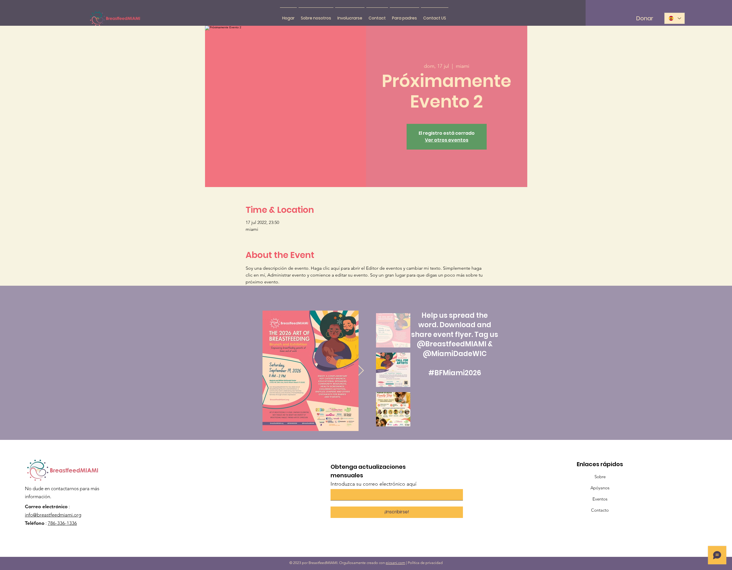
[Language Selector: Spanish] (674, 18)
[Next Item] (361, 370)
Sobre (600, 476)
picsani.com (395, 563)
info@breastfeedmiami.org (53, 515)
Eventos (599, 499)
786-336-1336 (62, 523)
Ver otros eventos (446, 140)
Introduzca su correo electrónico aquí (373, 483)
